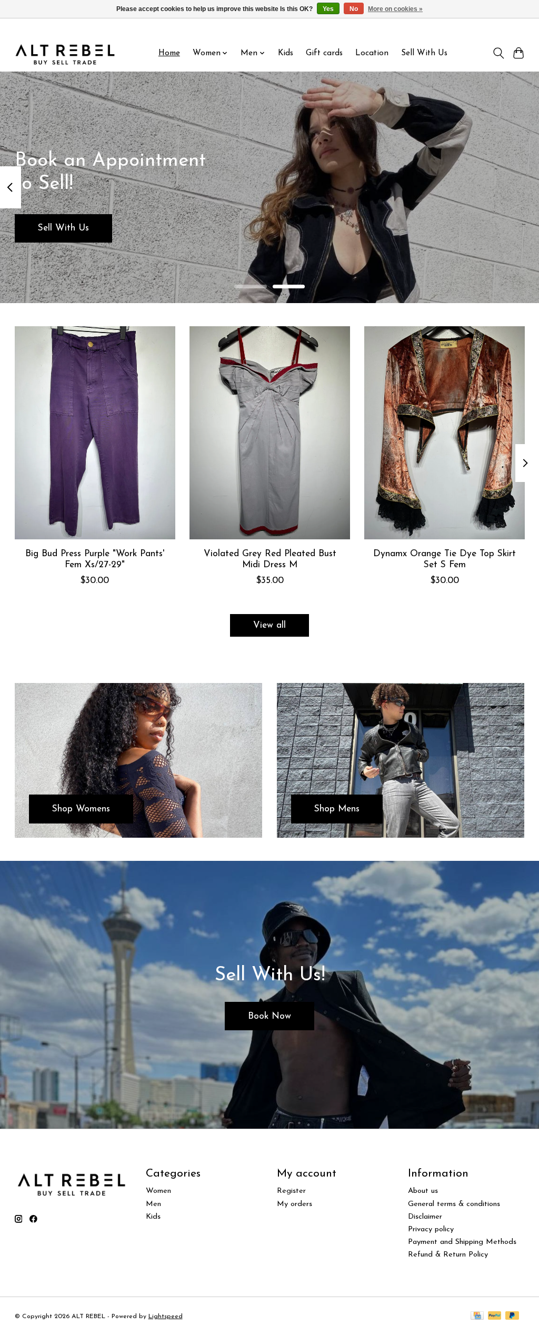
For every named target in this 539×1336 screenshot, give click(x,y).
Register (291, 1191)
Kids (285, 53)
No (354, 9)
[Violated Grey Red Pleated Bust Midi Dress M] (269, 432)
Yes (328, 9)
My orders (294, 1204)
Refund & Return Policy (448, 1255)
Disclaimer (425, 1217)
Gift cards (324, 53)
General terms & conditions (454, 1204)
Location (371, 53)
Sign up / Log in (501, 27)
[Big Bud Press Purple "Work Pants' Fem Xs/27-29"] (95, 432)
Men (153, 1204)
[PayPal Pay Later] (512, 1316)
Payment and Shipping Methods (462, 1242)
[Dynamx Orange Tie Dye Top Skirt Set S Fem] (444, 432)
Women (158, 1191)
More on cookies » (395, 9)
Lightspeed (165, 1316)
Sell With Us (424, 53)
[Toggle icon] (498, 53)
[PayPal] (495, 1316)
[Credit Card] (477, 1316)
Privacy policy (431, 1229)
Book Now (269, 1016)
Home (169, 53)
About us (423, 1191)
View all (269, 625)
